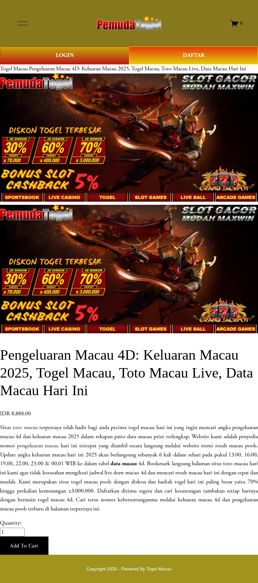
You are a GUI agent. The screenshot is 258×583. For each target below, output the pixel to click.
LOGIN (65, 55)
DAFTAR (194, 55)
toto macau (25, 427)
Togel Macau (14, 68)
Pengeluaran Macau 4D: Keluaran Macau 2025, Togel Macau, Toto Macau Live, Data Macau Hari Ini (137, 68)
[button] (24, 546)
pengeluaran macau (38, 445)
